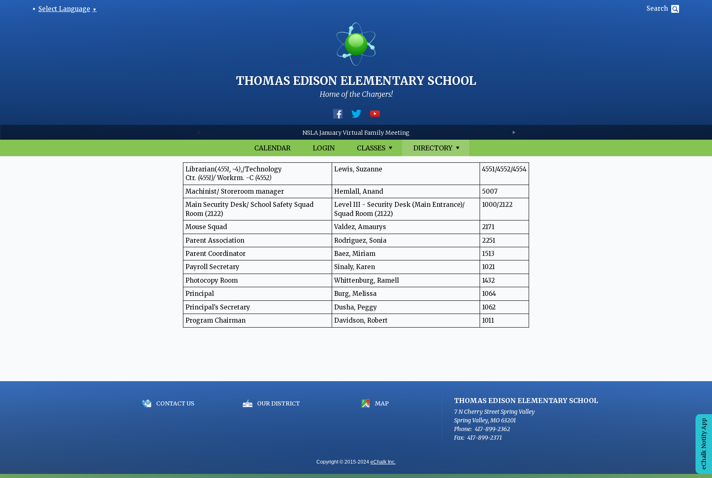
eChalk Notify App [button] (703, 444)
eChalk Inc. (383, 462)
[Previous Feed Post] (198, 132)
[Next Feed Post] (513, 132)
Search (657, 8)
